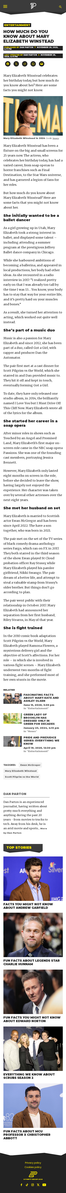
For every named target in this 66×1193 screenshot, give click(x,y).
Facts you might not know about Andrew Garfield (28, 905)
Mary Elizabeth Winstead (21, 771)
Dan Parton (26, 47)
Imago (56, 138)
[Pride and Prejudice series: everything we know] (12, 742)
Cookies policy (33, 1167)
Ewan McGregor (30, 765)
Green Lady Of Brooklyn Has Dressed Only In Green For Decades (39, 719)
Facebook (22, 1184)
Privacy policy (33, 1162)
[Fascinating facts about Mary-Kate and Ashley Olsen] (12, 699)
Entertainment (17, 25)
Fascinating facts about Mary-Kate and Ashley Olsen (41, 698)
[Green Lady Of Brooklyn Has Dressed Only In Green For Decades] (12, 719)
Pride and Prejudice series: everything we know (41, 740)
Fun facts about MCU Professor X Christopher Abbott (26, 1135)
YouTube (44, 1184)
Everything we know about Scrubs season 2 (29, 1076)
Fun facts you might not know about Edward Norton (32, 1019)
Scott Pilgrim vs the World (22, 777)
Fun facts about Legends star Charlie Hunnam (31, 962)
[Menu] (5, 6)
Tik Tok (27, 1184)
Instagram (33, 1184)
